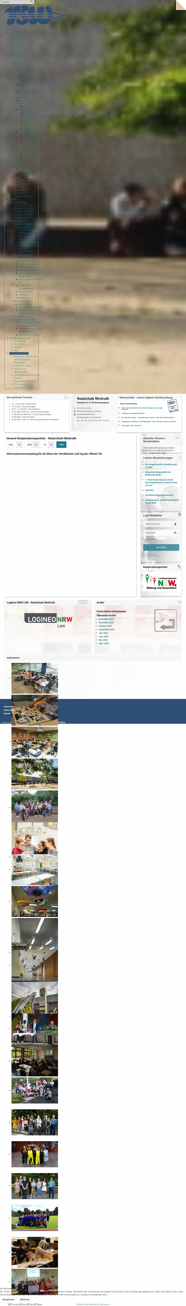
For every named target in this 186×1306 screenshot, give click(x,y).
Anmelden (161, 547)
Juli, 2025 (103, 633)
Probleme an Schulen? (130, 413)
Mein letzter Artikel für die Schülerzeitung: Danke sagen (142, 408)
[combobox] (17, 2)
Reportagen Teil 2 (128, 426)
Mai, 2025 (103, 640)
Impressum (8, 706)
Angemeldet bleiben (151, 539)
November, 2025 (106, 622)
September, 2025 (107, 629)
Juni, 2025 (103, 636)
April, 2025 (104, 643)
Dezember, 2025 (106, 619)
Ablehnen (24, 1299)
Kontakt (7, 713)
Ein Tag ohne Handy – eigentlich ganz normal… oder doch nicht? (145, 417)
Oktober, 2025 (105, 626)
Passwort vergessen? (150, 554)
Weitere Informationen (86, 1304)
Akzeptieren (8, 1299)
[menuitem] (11, 29)
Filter (61, 444)
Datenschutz (9, 710)
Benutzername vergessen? (151, 556)
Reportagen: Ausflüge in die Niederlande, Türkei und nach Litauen (145, 422)
